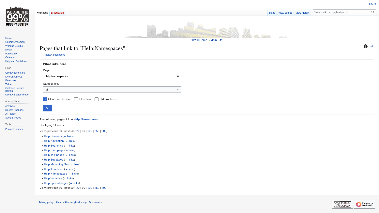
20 (78, 131)
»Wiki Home (199, 40)
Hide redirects (108, 99)
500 (104, 131)
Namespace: (51, 83)
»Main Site (215, 40)
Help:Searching (53, 145)
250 (97, 131)
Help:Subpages (53, 159)
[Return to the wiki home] (207, 29)
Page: (46, 70)
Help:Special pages (56, 183)
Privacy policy (46, 202)
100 (89, 131)
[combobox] (112, 76)
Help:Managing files (56, 164)
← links (68, 136)
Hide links (85, 99)
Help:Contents (53, 136)
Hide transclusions (59, 99)
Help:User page (54, 150)
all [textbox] (47, 89)
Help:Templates (53, 169)
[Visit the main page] (17, 16)
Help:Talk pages (54, 154)
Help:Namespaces (55, 54)
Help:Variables (53, 178)
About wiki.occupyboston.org (71, 202)
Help (371, 46)
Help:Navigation (54, 140)
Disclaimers (95, 202)
